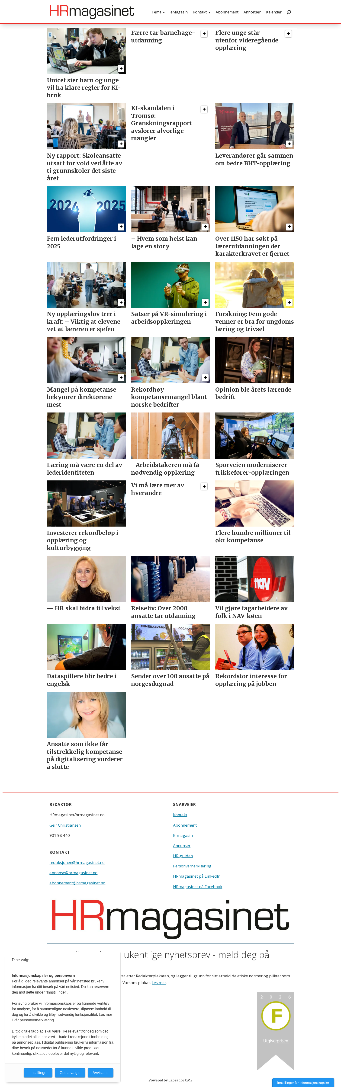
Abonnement (227, 12)
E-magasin (183, 835)
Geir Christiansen (65, 825)
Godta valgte (70, 1073)
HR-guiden (183, 855)
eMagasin (179, 12)
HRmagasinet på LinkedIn (196, 876)
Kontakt (200, 12)
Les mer (159, 982)
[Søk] (288, 12)
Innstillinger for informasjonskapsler (303, 1082)
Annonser (252, 12)
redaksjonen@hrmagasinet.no (77, 862)
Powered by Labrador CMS (170, 1080)
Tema (156, 12)
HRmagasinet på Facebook (197, 886)
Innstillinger (38, 1073)
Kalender (274, 12)
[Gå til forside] (92, 12)
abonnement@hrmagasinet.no (77, 883)
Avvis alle (101, 1073)
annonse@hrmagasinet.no (73, 872)
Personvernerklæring (192, 866)
